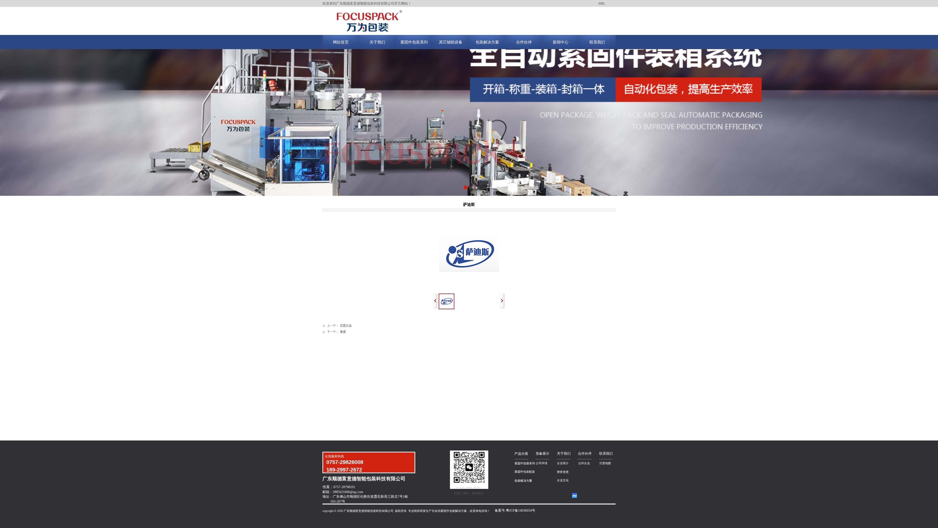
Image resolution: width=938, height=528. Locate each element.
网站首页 (341, 42)
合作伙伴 (524, 42)
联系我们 (597, 42)
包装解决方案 (487, 42)
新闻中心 (560, 42)
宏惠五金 (339, 325)
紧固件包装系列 (414, 42)
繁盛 (336, 331)
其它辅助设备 (450, 42)
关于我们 (377, 42)
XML (601, 3)
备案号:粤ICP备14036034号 (515, 510)
